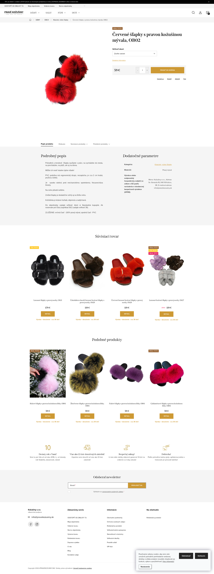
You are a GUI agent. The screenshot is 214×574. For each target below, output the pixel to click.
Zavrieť (124, 78)
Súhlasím (201, 556)
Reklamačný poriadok (114, 526)
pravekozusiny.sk (37, 524)
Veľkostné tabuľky (113, 538)
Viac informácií (168, 561)
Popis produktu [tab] (47, 144)
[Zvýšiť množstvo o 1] (147, 70)
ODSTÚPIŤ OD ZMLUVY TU (14, 6)
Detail (48, 314)
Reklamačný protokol (154, 518)
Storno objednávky (65, 6)
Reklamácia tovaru (74, 538)
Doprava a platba (73, 542)
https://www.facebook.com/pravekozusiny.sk (30, 524)
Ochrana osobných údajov (116, 522)
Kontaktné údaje (73, 555)
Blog (69, 551)
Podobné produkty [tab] (100, 144)
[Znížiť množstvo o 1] (138, 70)
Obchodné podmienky (114, 518)
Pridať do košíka (167, 70)
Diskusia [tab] (62, 144)
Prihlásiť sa (136, 485)
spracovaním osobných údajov (112, 492)
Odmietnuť (186, 556)
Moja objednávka (34, 6)
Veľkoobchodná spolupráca (116, 530)
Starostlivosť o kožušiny (115, 534)
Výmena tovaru (73, 534)
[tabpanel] (48, 285)
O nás (70, 546)
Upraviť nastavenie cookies (82, 568)
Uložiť (116, 78)
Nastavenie (145, 566)
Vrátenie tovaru (49, 6)
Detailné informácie (119, 60)
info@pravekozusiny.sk (43, 517)
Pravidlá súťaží (112, 542)
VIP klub (110, 547)
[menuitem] (35, 12)
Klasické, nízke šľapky (163, 164)
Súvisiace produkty (78, 144)
